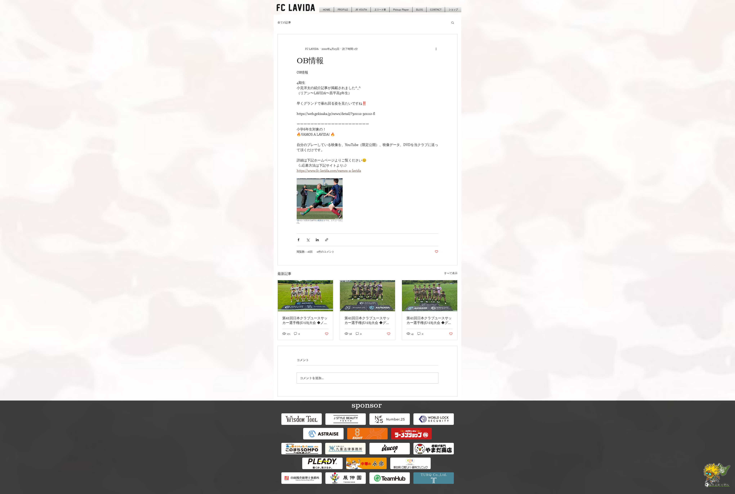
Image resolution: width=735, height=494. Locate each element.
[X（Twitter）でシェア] (308, 240)
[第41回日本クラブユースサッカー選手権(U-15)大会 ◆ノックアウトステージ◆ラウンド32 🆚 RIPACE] (305, 295)
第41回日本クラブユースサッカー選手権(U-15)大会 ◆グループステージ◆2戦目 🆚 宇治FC (429, 320)
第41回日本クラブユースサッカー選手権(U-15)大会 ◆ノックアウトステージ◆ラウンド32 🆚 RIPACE (304, 320)
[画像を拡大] (320, 201)
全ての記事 (284, 22)
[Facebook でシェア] (298, 240)
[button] (452, 22)
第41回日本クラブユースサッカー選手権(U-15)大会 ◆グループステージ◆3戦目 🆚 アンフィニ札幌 (367, 320)
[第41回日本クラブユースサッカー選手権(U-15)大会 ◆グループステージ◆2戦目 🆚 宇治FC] (429, 295)
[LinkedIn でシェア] (317, 240)
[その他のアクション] (436, 48)
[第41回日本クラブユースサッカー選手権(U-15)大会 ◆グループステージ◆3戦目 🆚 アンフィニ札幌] (367, 295)
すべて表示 (450, 273)
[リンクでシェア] (326, 240)
